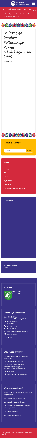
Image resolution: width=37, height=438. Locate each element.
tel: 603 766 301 (12, 326)
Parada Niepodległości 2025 (15, 361)
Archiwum (7, 185)
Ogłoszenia (8, 181)
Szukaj (29, 150)
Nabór (6, 169)
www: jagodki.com (12, 334)
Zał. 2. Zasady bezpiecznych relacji (14, 402)
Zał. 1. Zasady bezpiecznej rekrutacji (15, 398)
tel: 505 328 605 (12, 329)
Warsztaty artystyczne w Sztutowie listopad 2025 (16, 357)
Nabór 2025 (10, 371)
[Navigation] (34, 3)
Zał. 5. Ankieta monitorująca (12, 415)
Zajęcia (6, 177)
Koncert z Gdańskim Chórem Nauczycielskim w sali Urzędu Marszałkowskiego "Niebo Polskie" (14, 366)
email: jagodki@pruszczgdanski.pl (17, 331)
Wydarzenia (8, 173)
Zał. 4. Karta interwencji (11, 411)
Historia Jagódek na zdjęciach (14, 189)
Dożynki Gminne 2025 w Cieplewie (16, 374)
